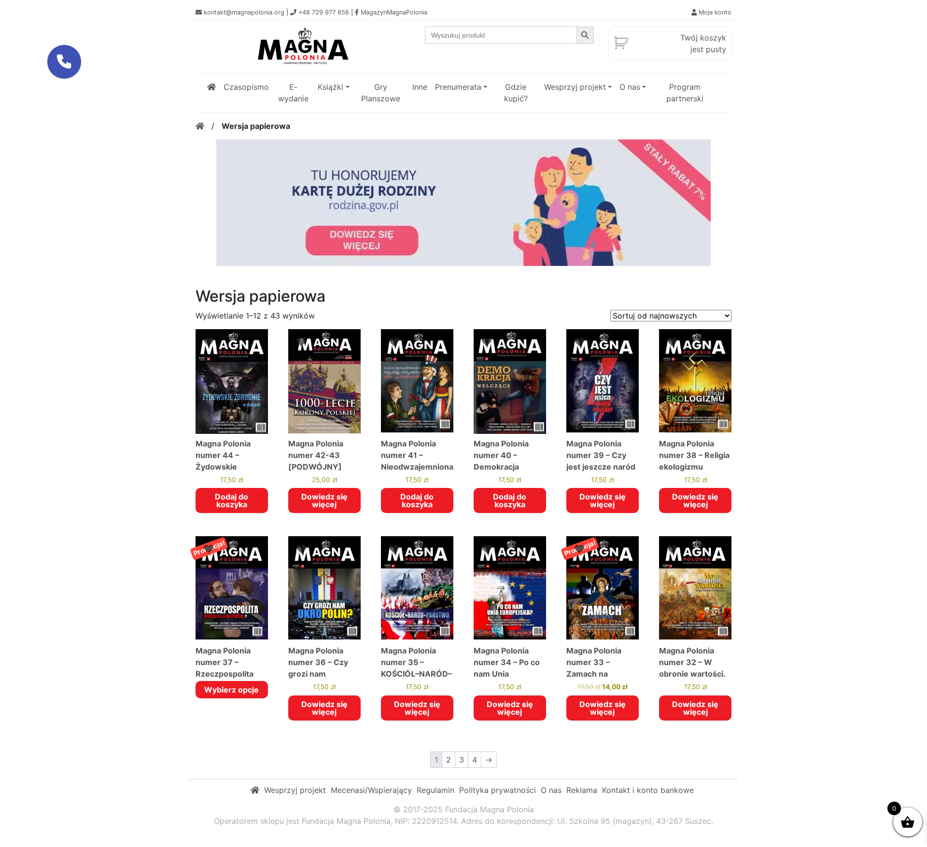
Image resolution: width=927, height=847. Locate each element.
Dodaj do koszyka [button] (231, 500)
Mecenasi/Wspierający (371, 790)
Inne (419, 87)
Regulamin (435, 790)
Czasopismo (246, 87)
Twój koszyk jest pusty (703, 43)
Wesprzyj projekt (575, 87)
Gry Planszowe (380, 92)
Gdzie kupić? (516, 92)
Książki (330, 87)
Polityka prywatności (497, 790)
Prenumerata (458, 87)
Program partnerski (684, 92)
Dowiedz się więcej (324, 500)
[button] (64, 62)
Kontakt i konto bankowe (648, 790)
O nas (629, 87)
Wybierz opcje (231, 689)
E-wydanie (293, 92)
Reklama (581, 790)
